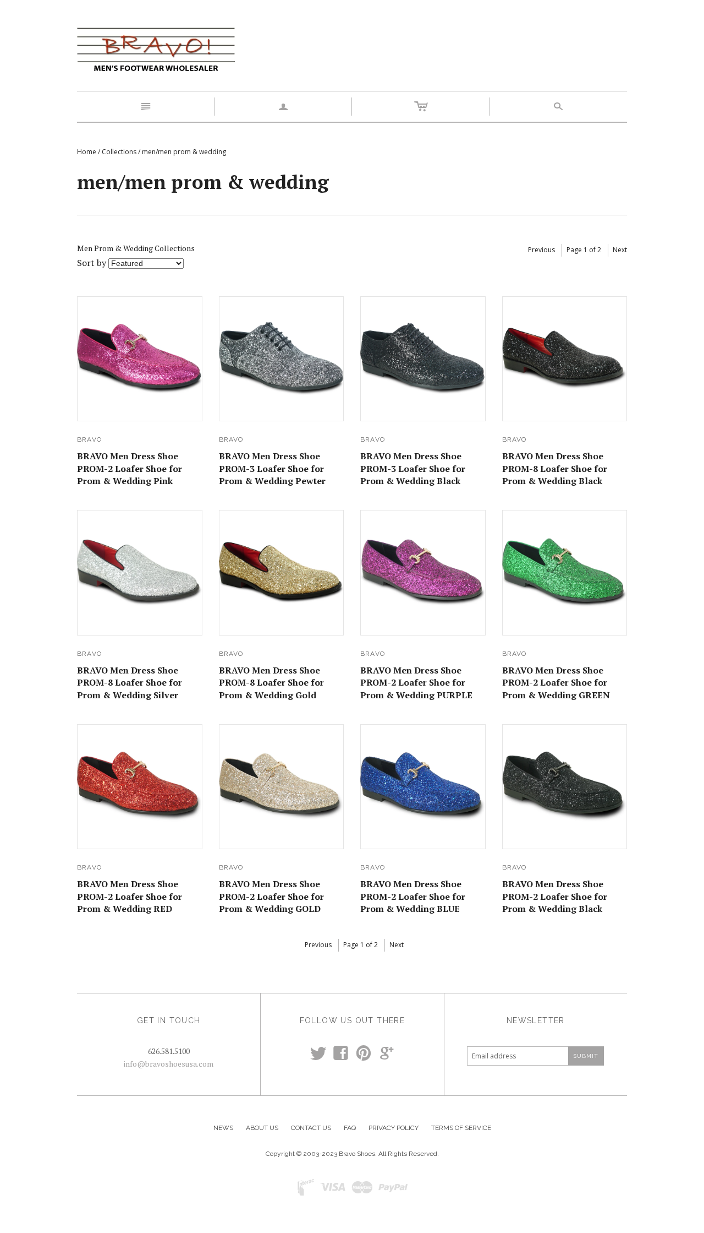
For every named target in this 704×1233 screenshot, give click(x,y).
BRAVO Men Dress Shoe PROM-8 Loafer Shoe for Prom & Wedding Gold (271, 682)
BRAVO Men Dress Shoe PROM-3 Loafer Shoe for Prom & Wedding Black (412, 468)
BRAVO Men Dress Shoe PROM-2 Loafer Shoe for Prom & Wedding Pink (129, 468)
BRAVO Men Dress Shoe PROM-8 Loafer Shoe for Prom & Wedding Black (554, 468)
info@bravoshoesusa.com (168, 1063)
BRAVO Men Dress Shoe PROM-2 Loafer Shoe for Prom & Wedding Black (554, 896)
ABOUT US (262, 1128)
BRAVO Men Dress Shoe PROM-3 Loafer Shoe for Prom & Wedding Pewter (272, 468)
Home (86, 151)
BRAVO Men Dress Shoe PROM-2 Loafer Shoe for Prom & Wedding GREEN (556, 682)
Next (620, 249)
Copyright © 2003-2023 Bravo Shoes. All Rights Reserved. (352, 1154)
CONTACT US (311, 1128)
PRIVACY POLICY (394, 1128)
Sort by (91, 263)
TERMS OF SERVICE (461, 1128)
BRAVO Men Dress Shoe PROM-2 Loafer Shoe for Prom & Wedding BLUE (412, 896)
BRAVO (89, 439)
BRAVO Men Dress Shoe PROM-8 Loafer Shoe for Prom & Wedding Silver (129, 682)
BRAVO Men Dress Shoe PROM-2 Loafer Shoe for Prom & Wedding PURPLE (416, 682)
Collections (119, 151)
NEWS (223, 1128)
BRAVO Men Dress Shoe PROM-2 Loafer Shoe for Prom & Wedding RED (129, 896)
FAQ (350, 1128)
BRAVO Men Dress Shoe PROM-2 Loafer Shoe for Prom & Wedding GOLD (271, 896)
